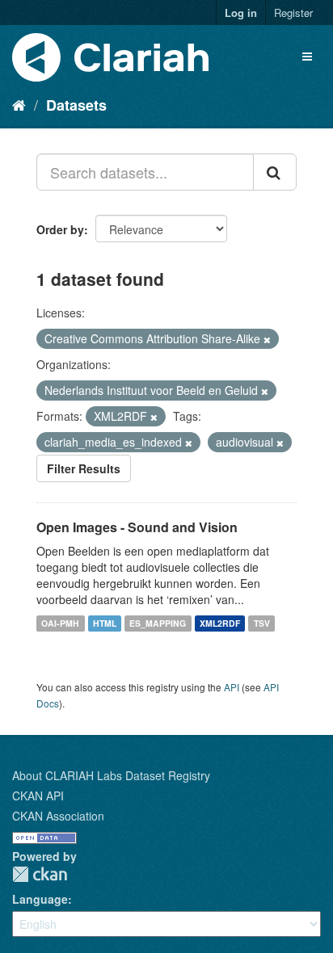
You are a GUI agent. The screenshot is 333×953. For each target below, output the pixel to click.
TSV (262, 623)
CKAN (39, 874)
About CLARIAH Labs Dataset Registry (111, 775)
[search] (275, 172)
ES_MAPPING (157, 623)
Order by (60, 229)
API (231, 687)
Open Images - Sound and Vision (137, 527)
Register (293, 12)
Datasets (76, 104)
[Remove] (267, 339)
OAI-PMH (60, 623)
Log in (241, 12)
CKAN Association (58, 816)
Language (40, 899)
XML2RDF (220, 623)
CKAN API (38, 795)
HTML (104, 623)
